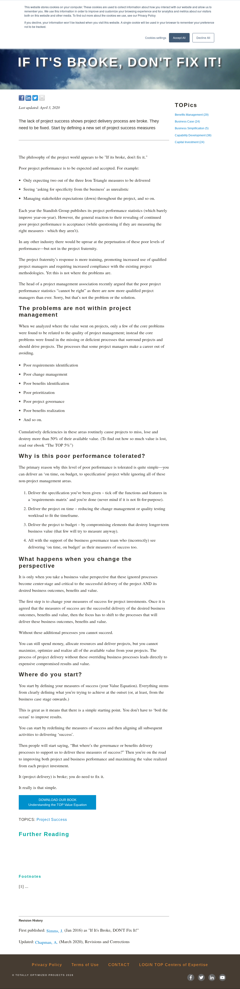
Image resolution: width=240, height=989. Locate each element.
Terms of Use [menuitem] (85, 965)
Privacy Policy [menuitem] (47, 965)
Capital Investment (189, 142)
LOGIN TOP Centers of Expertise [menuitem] (173, 965)
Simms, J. (54, 930)
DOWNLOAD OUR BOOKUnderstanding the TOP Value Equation (57, 802)
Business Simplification (192, 128)
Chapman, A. (46, 942)
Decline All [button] (203, 38)
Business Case (187, 121)
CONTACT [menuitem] (119, 965)
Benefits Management (192, 114)
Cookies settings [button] (155, 38)
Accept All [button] (179, 38)
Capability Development (193, 135)
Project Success (52, 820)
